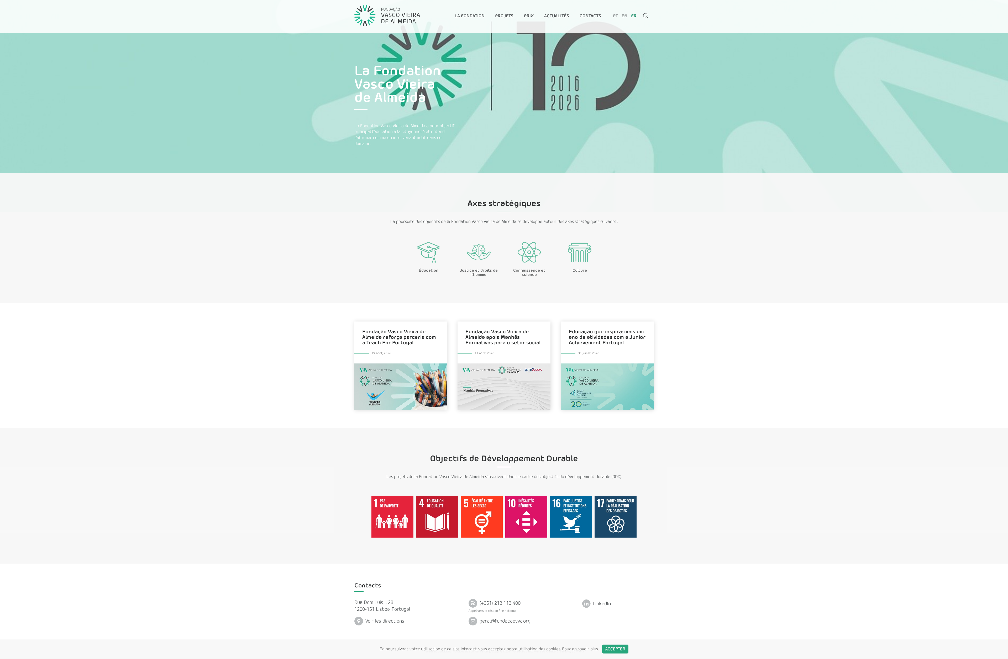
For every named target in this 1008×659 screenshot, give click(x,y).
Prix (529, 16)
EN (624, 16)
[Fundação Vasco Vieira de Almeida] (387, 15)
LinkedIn (601, 603)
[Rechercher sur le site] (646, 16)
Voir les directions (384, 621)
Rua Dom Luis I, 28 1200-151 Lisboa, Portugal (382, 606)
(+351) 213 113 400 (499, 603)
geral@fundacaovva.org (504, 621)
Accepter (615, 649)
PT (615, 16)
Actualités (556, 16)
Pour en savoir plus (580, 649)
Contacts (590, 16)
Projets (504, 16)
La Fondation (470, 16)
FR (634, 16)
